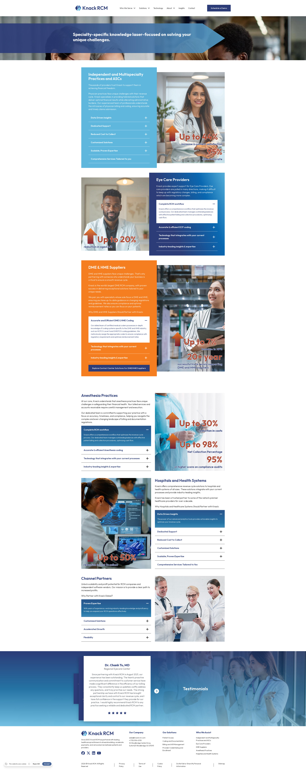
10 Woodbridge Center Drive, (140, 743)
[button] (119, 117)
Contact (191, 8)
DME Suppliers (201, 747)
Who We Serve (126, 8)
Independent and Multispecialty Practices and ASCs (207, 739)
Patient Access (168, 738)
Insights (182, 8)
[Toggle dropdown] (134, 8)
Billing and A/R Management (173, 744)
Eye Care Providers (203, 744)
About (169, 8)
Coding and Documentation (173, 741)
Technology (158, 8)
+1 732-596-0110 (135, 740)
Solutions (143, 8)
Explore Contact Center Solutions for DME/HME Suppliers (119, 368)
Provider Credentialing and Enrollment (173, 749)
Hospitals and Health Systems (207, 754)
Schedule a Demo (219, 8)
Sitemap (221, 764)
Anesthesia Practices (204, 750)
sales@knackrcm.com (137, 738)
